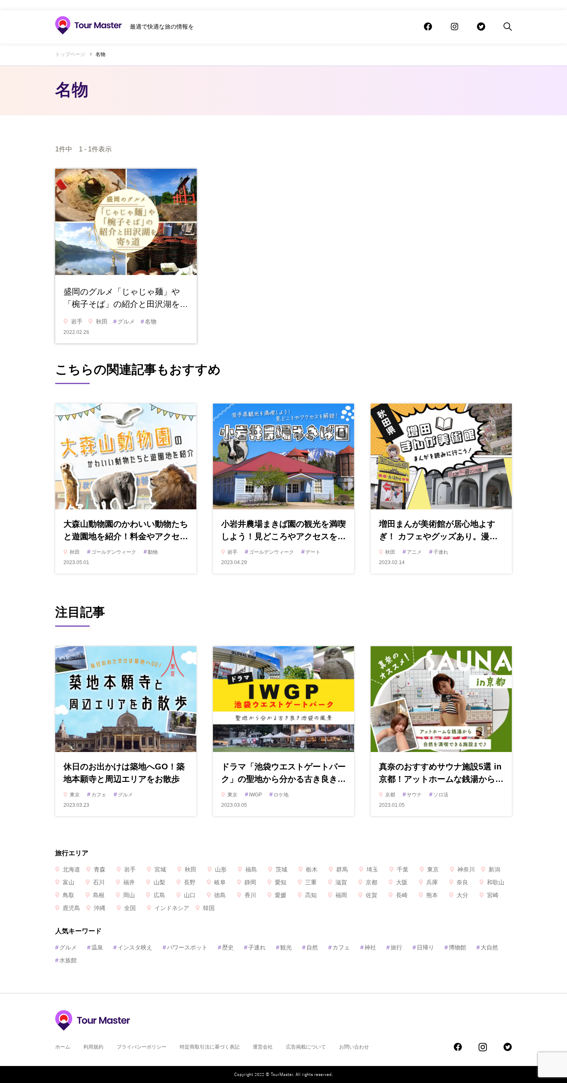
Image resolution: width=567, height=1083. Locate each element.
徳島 (220, 895)
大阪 (402, 882)
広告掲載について (306, 1047)
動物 (151, 552)
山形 (221, 869)
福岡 (341, 895)
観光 (284, 947)
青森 (99, 869)
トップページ (70, 54)
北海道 (71, 869)
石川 (99, 882)
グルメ (124, 321)
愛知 (280, 882)
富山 (68, 882)
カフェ (96, 795)
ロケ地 (278, 795)
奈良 (462, 882)
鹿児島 (71, 908)
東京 (75, 795)
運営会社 (263, 1047)
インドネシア (171, 908)
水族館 (66, 960)
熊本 (432, 895)
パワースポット (185, 947)
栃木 (312, 869)
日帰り (423, 947)
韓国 (209, 908)
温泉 (95, 947)
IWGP (253, 795)
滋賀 (341, 882)
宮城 (160, 869)
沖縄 (99, 908)
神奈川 (466, 869)
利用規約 (93, 1047)
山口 (190, 895)
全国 (130, 908)
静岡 (250, 882)
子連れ (438, 552)
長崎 (402, 895)
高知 (311, 895)
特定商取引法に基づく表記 (210, 1047)
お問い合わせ (354, 1047)
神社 (368, 947)
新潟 (494, 869)
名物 (148, 321)
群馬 (342, 869)
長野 (190, 882)
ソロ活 (438, 795)
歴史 (226, 947)
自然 (310, 947)
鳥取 (68, 895)
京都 (390, 795)
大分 (462, 895)
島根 (99, 895)
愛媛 (280, 895)
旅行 (394, 947)
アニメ (412, 552)
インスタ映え (132, 947)
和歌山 (495, 882)
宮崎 (493, 895)
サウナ (412, 795)
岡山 (129, 895)
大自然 (487, 947)
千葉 (402, 869)
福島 (251, 869)
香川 (250, 895)
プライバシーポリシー (141, 1047)
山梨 (159, 882)
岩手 (77, 321)
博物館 (455, 947)
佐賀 (371, 895)
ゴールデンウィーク (111, 552)
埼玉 (372, 869)
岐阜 (220, 882)
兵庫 (432, 882)
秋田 (102, 321)
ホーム (62, 1047)
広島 (159, 895)
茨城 (281, 869)
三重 (311, 882)
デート (310, 552)
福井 (129, 882)
